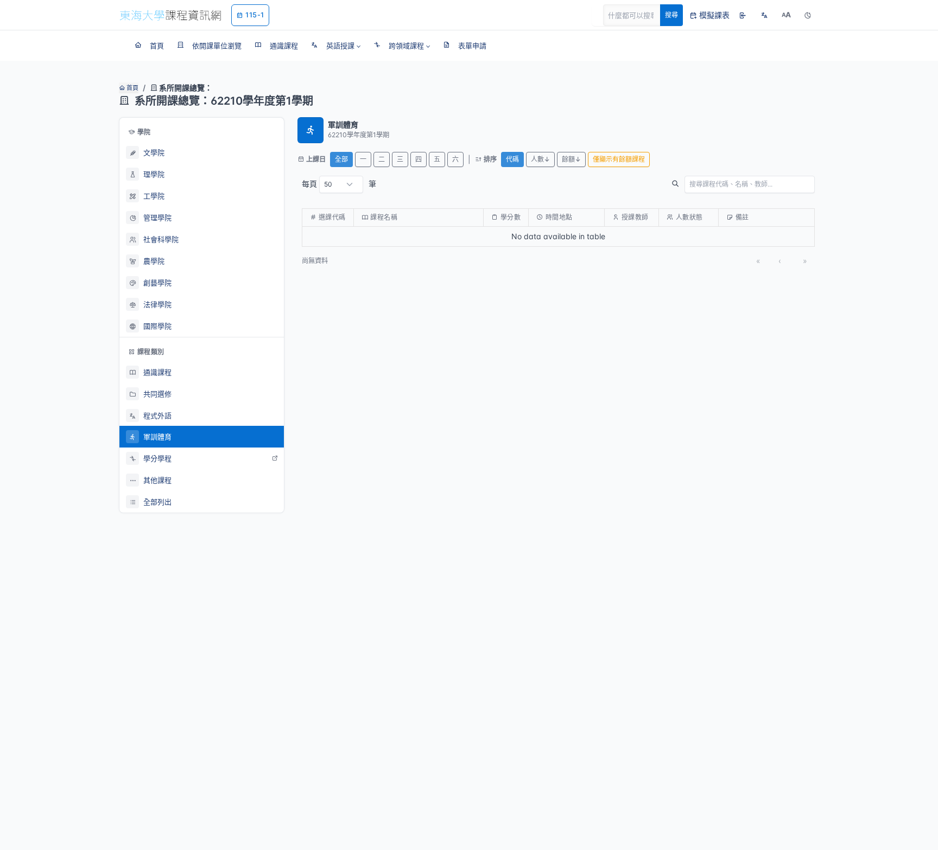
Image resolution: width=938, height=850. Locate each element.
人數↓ (540, 159)
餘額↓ (571, 159)
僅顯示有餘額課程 (619, 159)
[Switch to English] (764, 15)
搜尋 (671, 15)
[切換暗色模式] (808, 15)
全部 (341, 159)
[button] (336, 45)
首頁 (131, 88)
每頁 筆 (339, 183)
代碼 (512, 159)
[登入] (742, 15)
